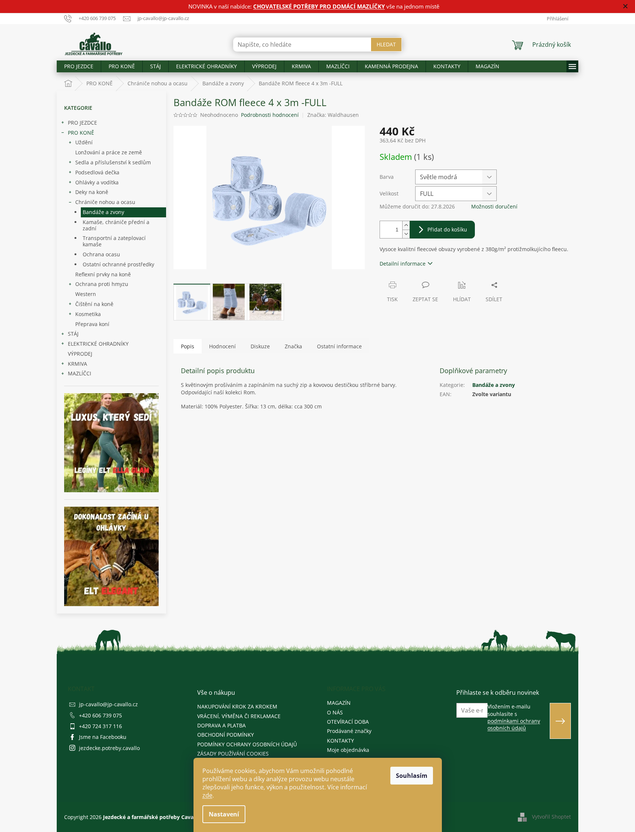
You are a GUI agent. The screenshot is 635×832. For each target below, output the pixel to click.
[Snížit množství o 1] (406, 234)
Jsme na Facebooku (102, 736)
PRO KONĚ (81, 132)
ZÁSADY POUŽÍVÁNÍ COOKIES (233, 753)
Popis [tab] (187, 346)
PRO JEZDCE (82, 122)
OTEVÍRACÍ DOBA (348, 721)
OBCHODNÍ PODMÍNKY (225, 734)
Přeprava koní (92, 324)
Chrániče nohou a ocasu (105, 201)
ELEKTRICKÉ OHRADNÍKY (98, 343)
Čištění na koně (94, 304)
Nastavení (224, 814)
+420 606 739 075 (100, 715)
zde (207, 795)
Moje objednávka (348, 749)
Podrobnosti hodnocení (270, 114)
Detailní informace (403, 263)
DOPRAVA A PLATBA (221, 725)
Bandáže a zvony (103, 212)
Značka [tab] (293, 346)
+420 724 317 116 (100, 726)
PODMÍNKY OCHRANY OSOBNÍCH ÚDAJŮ (247, 744)
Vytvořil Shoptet (551, 816)
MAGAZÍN (339, 702)
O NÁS (335, 712)
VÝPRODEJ (80, 353)
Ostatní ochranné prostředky (118, 264)
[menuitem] (79, 66)
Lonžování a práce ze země (108, 152)
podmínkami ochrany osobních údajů (513, 724)
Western (85, 293)
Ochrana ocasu (101, 254)
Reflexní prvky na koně (103, 274)
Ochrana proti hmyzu (101, 283)
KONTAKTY (340, 740)
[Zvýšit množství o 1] (406, 225)
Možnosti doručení (494, 206)
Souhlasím (411, 776)
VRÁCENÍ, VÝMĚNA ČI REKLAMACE (239, 716)
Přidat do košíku (447, 229)
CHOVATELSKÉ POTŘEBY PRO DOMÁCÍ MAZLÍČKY (319, 6)
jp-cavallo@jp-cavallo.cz (108, 704)
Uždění (84, 142)
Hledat (386, 44)
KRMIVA (77, 363)
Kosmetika (88, 314)
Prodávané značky (349, 730)
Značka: (333, 114)
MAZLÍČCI (79, 373)
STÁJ (73, 333)
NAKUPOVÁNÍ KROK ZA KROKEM (237, 706)
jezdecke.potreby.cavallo (109, 748)
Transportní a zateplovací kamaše (114, 241)
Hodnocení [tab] (222, 346)
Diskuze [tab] (260, 346)
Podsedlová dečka (97, 172)
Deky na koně (91, 191)
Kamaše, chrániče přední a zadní (116, 225)
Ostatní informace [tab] (339, 346)
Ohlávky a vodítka (97, 182)
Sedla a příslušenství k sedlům (113, 162)
